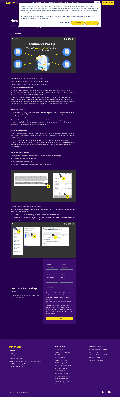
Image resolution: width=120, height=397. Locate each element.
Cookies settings (64, 22)
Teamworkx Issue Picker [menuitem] (61, 378)
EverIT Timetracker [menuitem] (60, 355)
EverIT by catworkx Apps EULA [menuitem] (18, 364)
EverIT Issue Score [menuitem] (60, 370)
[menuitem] (25, 347)
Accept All (78, 22)
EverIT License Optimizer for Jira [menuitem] (64, 365)
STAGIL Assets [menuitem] (59, 349)
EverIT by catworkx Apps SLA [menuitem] (17, 366)
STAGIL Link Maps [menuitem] (60, 357)
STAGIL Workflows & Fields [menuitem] (95, 360)
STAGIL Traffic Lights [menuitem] (61, 360)
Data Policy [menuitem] (12, 356)
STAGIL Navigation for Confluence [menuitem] (97, 349)
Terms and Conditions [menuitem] (15, 358)
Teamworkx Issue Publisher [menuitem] (62, 376)
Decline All (92, 22)
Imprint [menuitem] (11, 353)
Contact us (108, 3)
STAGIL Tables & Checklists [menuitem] (62, 352)
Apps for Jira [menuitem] (60, 346)
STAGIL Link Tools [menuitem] (93, 352)
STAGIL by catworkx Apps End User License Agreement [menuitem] (25, 361)
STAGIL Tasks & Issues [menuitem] (94, 357)
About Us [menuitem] (12, 350)
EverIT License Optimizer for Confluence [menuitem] (99, 355)
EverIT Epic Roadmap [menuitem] (61, 368)
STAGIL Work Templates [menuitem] (62, 381)
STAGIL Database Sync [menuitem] (61, 373)
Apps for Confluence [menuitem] (96, 346)
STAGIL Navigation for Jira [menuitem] (62, 363)
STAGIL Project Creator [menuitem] (62, 384)
